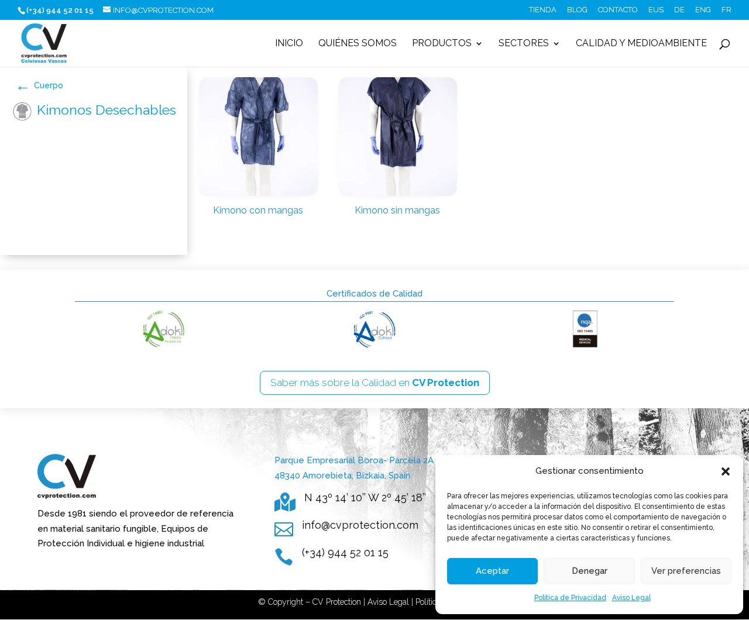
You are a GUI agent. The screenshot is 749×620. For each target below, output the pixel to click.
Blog (577, 10)
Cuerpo (48, 85)
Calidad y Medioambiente (641, 44)
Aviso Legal (631, 598)
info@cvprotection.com (360, 525)
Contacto (618, 10)
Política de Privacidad (570, 598)
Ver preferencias (686, 571)
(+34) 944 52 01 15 (345, 552)
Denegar (589, 571)
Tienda (542, 10)
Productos (442, 44)
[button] (725, 471)
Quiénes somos (357, 44)
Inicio (289, 44)
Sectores (524, 44)
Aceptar (492, 571)
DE (679, 10)
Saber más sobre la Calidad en (374, 382)
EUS (656, 10)
